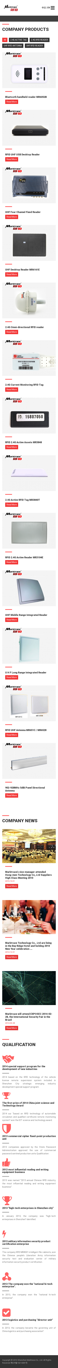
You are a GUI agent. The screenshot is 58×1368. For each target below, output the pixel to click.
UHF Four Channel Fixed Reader (23, 212)
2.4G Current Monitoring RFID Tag (24, 384)
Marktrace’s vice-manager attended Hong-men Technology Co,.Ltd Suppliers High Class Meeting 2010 (28, 875)
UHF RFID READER (34, 45)
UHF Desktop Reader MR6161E (22, 269)
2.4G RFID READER (39, 40)
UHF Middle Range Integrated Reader (26, 615)
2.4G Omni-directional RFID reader (24, 327)
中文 (44, 7)
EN (48, 7)
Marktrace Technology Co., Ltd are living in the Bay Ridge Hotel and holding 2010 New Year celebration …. (28, 946)
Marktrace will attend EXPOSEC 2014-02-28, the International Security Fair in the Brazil (28, 1017)
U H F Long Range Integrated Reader (25, 672)
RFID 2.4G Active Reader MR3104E (24, 557)
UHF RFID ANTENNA (13, 45)
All (5, 40)
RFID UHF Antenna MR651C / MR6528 (25, 730)
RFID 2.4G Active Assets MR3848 (23, 442)
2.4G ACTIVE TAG (18, 40)
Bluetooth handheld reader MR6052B (26, 97)
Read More (12, 102)
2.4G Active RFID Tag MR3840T (22, 499)
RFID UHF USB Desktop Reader (22, 154)
